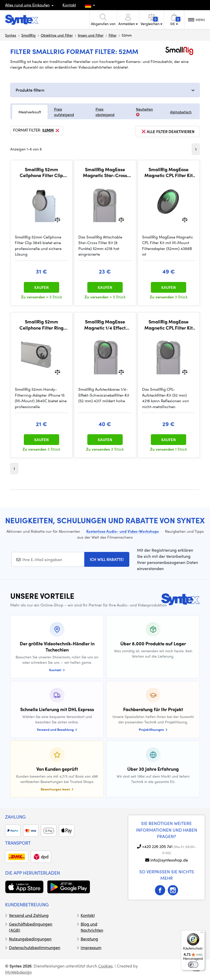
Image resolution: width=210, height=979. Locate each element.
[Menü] (202, 933)
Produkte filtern (30, 90)
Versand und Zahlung (29, 915)
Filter (113, 35)
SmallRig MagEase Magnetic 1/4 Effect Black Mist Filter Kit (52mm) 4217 (104, 325)
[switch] (193, 965)
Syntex (10, 35)
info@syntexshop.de (169, 860)
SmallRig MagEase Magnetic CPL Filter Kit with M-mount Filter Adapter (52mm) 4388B (168, 172)
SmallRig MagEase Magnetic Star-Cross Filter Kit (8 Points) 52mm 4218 (105, 172)
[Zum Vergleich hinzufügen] (57, 219)
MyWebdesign (18, 972)
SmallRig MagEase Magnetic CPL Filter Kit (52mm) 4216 (168, 325)
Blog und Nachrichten (92, 927)
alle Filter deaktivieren (170, 131)
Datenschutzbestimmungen (34, 947)
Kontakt (69, 5)
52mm (48, 130)
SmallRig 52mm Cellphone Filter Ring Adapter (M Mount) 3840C (41, 325)
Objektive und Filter (57, 35)
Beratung (89, 939)
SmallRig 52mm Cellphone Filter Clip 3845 (41, 172)
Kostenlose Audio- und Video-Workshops (122, 531)
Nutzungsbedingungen (30, 939)
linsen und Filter (90, 35)
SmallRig (28, 35)
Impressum (91, 947)
